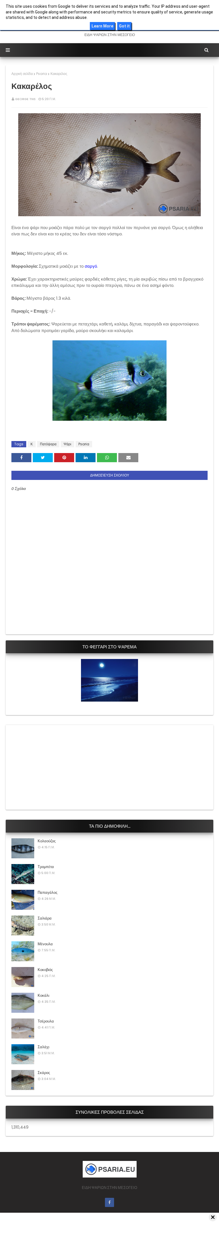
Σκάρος (44, 1072)
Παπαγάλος (47, 892)
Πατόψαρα (48, 444)
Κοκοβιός (45, 969)
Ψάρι (67, 444)
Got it (124, 26)
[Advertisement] (54, 766)
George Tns (25, 99)
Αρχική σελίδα (22, 73)
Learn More (102, 26)
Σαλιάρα (45, 918)
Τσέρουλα (46, 1021)
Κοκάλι (43, 995)
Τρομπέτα (46, 866)
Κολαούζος (47, 841)
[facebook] (109, 1202)
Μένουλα (45, 944)
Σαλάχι (43, 1047)
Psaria (41, 73)
